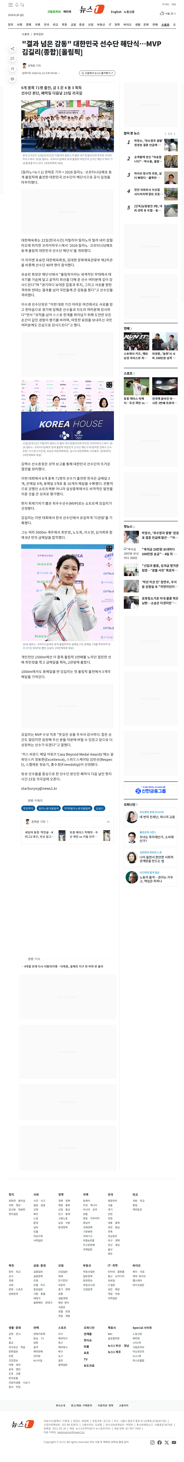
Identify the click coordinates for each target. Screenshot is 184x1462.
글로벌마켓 (113, 1338)
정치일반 (13, 1214)
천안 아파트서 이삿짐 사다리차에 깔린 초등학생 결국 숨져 (148, 194)
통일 (135, 1205)
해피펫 (67, 12)
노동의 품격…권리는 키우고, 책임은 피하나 (156, 879)
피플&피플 (88, 1240)
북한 (11, 1266)
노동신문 (129, 12)
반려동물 (13, 1378)
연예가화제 (39, 1334)
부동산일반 (89, 1271)
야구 (60, 1334)
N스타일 (37, 1360)
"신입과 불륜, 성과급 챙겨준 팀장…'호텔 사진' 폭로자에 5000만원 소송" (160, 570)
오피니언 (129, 804)
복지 (35, 1214)
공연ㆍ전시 (14, 1334)
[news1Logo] (23, 1424)
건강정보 (13, 1360)
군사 (11, 1276)
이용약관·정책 (105, 1405)
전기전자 (63, 1280)
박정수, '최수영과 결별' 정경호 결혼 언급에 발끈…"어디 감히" (148, 145)
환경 (35, 1223)
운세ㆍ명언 (14, 1369)
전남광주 (112, 1236)
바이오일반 (138, 1285)
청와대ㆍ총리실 (17, 1200)
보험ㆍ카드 (39, 1285)
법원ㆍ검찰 (39, 1205)
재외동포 (137, 1209)
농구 (60, 1356)
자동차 (61, 1285)
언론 (11, 1356)
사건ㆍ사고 (39, 1200)
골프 (60, 1360)
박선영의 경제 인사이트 (152, 812)
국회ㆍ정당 (14, 1205)
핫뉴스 (128, 526)
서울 (110, 1205)
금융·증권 (39, 1266)
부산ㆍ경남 (114, 1245)
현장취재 (28, 808)
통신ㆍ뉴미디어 (116, 1276)
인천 (110, 1214)
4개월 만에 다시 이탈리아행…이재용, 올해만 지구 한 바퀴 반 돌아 (63, 966)
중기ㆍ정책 (64, 1289)
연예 (127, 328)
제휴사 (112, 1328)
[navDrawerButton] (10, 5)
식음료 (61, 1307)
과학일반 (112, 1298)
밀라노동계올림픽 (49, 808)
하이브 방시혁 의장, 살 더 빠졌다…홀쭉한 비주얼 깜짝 (148, 178)
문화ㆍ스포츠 (16, 1289)
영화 (35, 1342)
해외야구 (63, 1338)
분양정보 (87, 1280)
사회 (36, 1195)
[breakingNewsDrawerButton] (17, 4)
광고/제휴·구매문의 (81, 1405)
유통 (60, 1294)
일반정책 (87, 1276)
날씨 (35, 1227)
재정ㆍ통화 (64, 1205)
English (116, 12)
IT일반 (111, 1285)
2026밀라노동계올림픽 (77, 808)
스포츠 (25, 34)
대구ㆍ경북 (114, 1240)
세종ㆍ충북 (114, 1223)
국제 (85, 1195)
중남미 (86, 1223)
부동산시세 (89, 1285)
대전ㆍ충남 (114, 1227)
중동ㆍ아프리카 (91, 1218)
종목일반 (63, 1365)
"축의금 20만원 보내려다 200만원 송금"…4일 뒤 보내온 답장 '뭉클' (159, 554)
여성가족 (38, 1236)
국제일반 (87, 1249)
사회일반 (38, 1240)
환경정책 (63, 1227)
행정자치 (112, 1200)
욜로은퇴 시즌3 (148, 832)
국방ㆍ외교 (138, 1200)
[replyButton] (12, 58)
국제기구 (87, 1236)
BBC (110, 1334)
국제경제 (87, 1227)
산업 (61, 1266)
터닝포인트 (138, 1351)
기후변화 (87, 1231)
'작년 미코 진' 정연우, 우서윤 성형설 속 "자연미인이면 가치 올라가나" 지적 (160, 587)
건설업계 (87, 1289)
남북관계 (13, 1294)
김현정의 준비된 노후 (151, 852)
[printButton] (12, 78)
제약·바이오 (139, 1276)
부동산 (87, 1266)
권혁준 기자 (34, 65)
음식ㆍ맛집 (14, 1387)
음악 (35, 1347)
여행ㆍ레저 (14, 1365)
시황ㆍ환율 (39, 1294)
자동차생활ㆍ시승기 (19, 1382)
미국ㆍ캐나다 (90, 1205)
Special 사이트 (142, 1328)
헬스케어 (137, 1280)
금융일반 (38, 1271)
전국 (110, 1195)
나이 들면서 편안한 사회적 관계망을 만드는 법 (156, 859)
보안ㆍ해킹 (114, 1289)
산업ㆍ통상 (64, 1209)
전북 (110, 1231)
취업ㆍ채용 (64, 1316)
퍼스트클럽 (138, 1360)
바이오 (137, 1266)
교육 (35, 1209)
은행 (35, 1280)
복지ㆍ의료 (138, 1271)
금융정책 (38, 1276)
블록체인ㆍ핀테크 (42, 1302)
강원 (110, 1218)
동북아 (86, 1200)
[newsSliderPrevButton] (165, 134)
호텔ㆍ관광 (64, 1311)
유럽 (85, 1214)
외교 (135, 1195)
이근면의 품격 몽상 (149, 872)
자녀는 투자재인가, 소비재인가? (157, 839)
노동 (35, 1218)
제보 (173, 4)
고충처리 (123, 1405)
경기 (110, 1209)
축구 (60, 1342)
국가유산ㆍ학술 (17, 1347)
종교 (11, 1342)
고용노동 (63, 1218)
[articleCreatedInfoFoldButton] (59, 73)
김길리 (99, 808)
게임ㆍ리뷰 (114, 1294)
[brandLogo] (92, 9)
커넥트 (165, 4)
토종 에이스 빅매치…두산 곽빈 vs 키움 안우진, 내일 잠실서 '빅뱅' (84, 835)
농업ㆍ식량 (64, 1223)
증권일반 (38, 1289)
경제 (61, 1195)
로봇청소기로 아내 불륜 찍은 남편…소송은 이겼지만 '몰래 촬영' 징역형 (160, 603)
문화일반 (13, 1351)
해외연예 (38, 1351)
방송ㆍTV (38, 1338)
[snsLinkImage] (152, 1442)
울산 (110, 1249)
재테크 (36, 1298)
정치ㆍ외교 (14, 1271)
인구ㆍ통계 (64, 1214)
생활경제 (63, 1298)
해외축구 (63, 1347)
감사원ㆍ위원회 (17, 1209)
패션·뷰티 (63, 1302)
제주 (110, 1253)
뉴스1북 (137, 1356)
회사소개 (60, 1405)
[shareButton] (12, 48)
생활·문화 (15, 1328)
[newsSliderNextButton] (174, 134)
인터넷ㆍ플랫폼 (116, 1271)
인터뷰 (36, 1356)
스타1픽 (137, 1342)
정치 (11, 1195)
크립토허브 (54, 12)
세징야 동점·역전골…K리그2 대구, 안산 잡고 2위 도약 (39, 835)
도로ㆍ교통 (14, 1373)
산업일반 (63, 1271)
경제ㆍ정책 (64, 1200)
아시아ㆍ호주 (90, 1209)
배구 (60, 1351)
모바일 (111, 1280)
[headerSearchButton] (22, 4)
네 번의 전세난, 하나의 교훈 (157, 817)
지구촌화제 (89, 1245)
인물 (35, 1231)
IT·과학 (113, 1266)
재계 (60, 1276)
